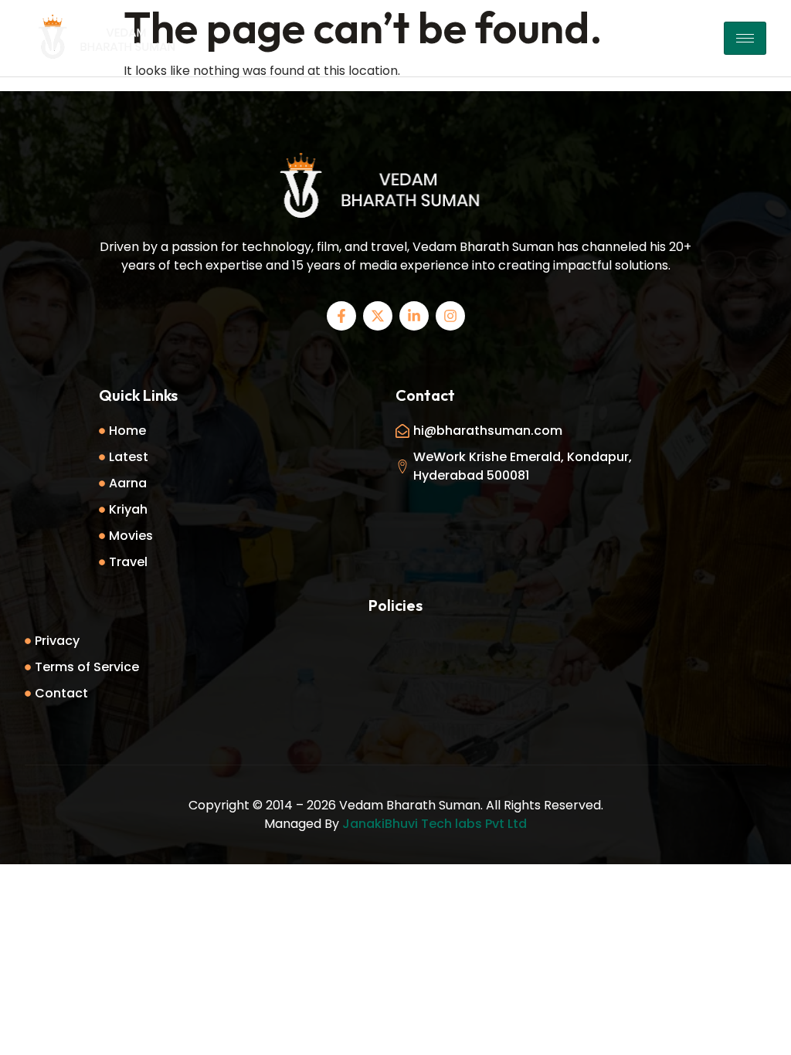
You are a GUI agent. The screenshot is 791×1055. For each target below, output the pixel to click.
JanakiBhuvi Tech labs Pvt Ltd (434, 824)
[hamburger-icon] (745, 38)
